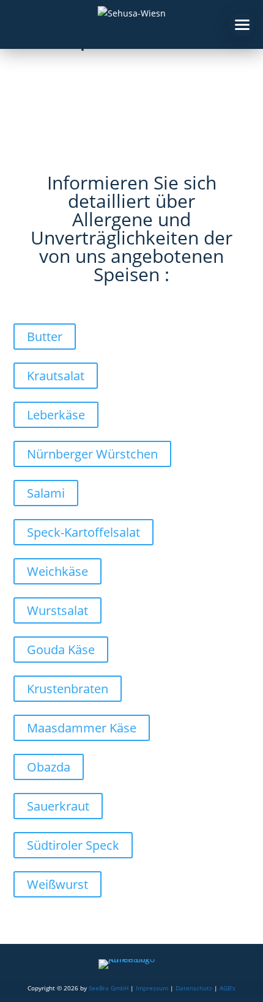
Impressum (152, 988)
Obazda (48, 767)
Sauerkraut (58, 806)
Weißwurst (57, 884)
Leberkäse (56, 415)
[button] (241, 24)
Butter (44, 336)
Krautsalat (55, 375)
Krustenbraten (67, 688)
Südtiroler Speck (73, 845)
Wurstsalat (57, 610)
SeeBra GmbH (108, 988)
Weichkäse (57, 571)
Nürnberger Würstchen (92, 454)
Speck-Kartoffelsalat (83, 532)
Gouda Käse (61, 649)
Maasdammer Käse (81, 728)
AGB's (227, 988)
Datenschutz (194, 988)
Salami (46, 493)
